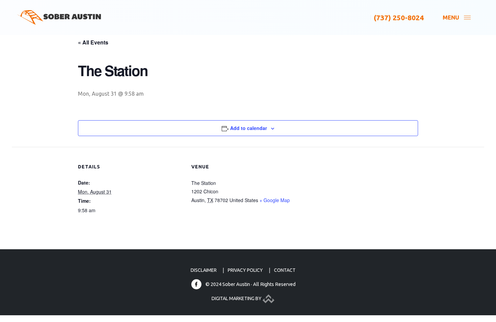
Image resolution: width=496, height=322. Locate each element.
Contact (285, 270)
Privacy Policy (245, 270)
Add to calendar (248, 128)
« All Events (93, 42)
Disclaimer (204, 270)
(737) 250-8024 (399, 17)
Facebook (196, 284)
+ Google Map (274, 200)
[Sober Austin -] (59, 17)
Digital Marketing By (237, 298)
